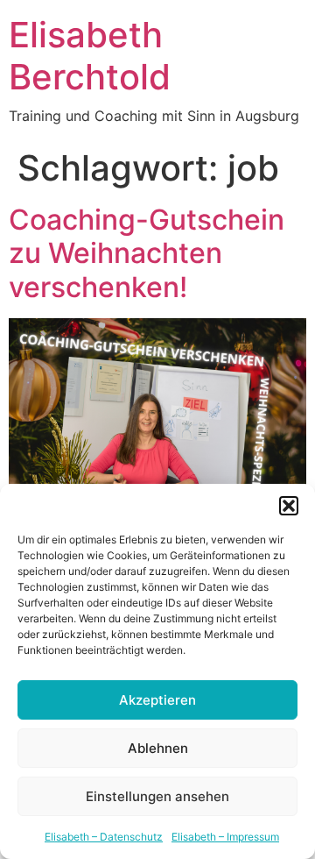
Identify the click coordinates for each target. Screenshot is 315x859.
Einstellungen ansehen (157, 796)
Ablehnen (158, 748)
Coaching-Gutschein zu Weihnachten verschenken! (146, 253)
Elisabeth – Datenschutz (104, 836)
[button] (289, 506)
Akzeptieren (157, 700)
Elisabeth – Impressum (225, 836)
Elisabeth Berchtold (90, 55)
